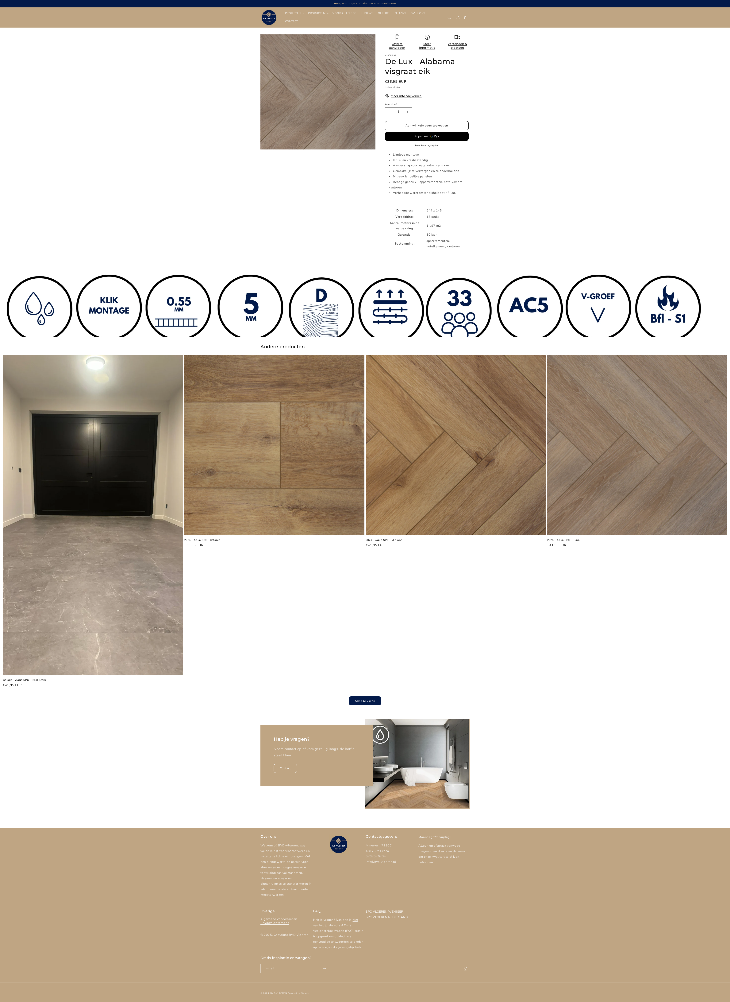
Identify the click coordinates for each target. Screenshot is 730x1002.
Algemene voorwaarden (278, 919)
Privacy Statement (274, 923)
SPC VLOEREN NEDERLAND (387, 917)
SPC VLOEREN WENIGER (384, 912)
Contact (285, 768)
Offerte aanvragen (397, 45)
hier (355, 920)
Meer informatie (427, 45)
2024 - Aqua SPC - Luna (563, 539)
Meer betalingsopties (426, 145)
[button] (294, 13)
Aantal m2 (391, 104)
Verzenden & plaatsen (457, 45)
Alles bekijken (365, 701)
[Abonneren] (324, 968)
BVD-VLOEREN (278, 993)
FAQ (317, 911)
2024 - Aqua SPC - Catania (202, 539)
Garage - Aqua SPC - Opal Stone (25, 679)
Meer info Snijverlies (406, 96)
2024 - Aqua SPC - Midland (384, 539)
